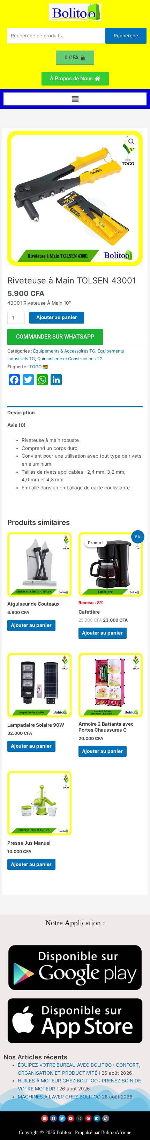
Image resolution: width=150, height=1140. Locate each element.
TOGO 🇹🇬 (38, 366)
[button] (75, 98)
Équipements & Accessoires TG (64, 351)
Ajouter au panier (56, 317)
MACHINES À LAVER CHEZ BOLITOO (59, 1097)
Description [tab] (21, 412)
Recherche (126, 35)
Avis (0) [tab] (16, 425)
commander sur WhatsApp (55, 336)
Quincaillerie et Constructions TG (70, 358)
